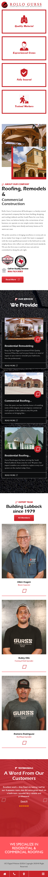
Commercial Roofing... (18, 400)
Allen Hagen (24, 582)
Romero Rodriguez (24, 734)
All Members (24, 518)
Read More (11, 279)
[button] (3, 812)
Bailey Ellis (24, 658)
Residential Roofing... (18, 455)
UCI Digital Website (11, 863)
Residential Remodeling (19, 345)
